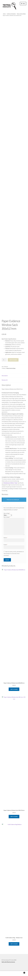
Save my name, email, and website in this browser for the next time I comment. (14, 553)
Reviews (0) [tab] (4, 380)
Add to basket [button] (14, 689)
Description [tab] (5, 375)
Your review (7, 517)
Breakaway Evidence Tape (10, 483)
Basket (21, 972)
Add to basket (13, 360)
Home (4, 13)
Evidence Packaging (11, 13)
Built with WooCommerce (8, 962)
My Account (4, 973)
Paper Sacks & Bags (21, 13)
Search (14, 973)
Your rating (7, 513)
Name (5, 537)
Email (5, 544)
